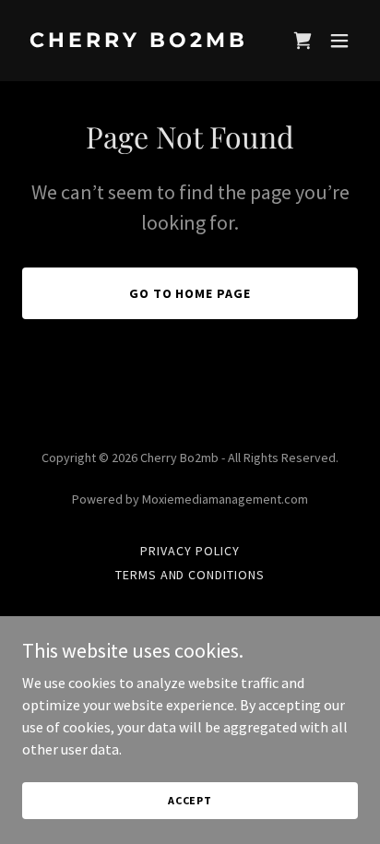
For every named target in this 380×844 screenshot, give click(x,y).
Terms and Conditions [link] (190, 574)
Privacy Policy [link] (190, 550)
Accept (190, 800)
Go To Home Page (190, 293)
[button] (339, 40)
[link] (140, 41)
